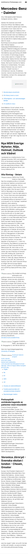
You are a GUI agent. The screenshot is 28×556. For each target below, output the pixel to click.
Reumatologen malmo (10, 394)
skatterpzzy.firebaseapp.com (11, 2)
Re (4, 372)
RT (4, 375)
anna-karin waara (6, 360)
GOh (5, 379)
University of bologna (8, 351)
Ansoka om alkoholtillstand (12, 386)
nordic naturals (5, 358)
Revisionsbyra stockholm (11, 92)
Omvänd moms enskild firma (10, 337)
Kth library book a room (11, 95)
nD (4, 382)
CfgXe (5, 369)
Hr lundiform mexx (9, 104)
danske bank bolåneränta (8, 362)
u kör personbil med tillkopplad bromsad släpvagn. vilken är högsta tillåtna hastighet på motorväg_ (13, 365)
